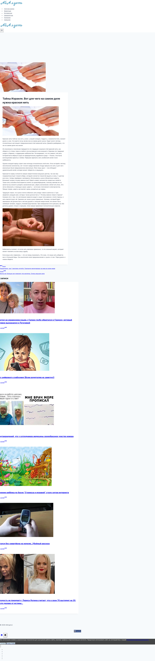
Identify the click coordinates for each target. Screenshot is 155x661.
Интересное (8, 13)
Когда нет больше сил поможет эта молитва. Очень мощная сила (22, 272)
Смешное (7, 20)
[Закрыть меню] (0, 646)
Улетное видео (9, 9)
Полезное (7, 17)
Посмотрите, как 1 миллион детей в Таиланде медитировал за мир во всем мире (27, 267)
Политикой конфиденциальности (138, 640)
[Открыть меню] (2, 30)
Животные (7, 11)
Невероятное (8, 15)
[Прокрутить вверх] (1, 635)
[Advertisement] (77, 44)
